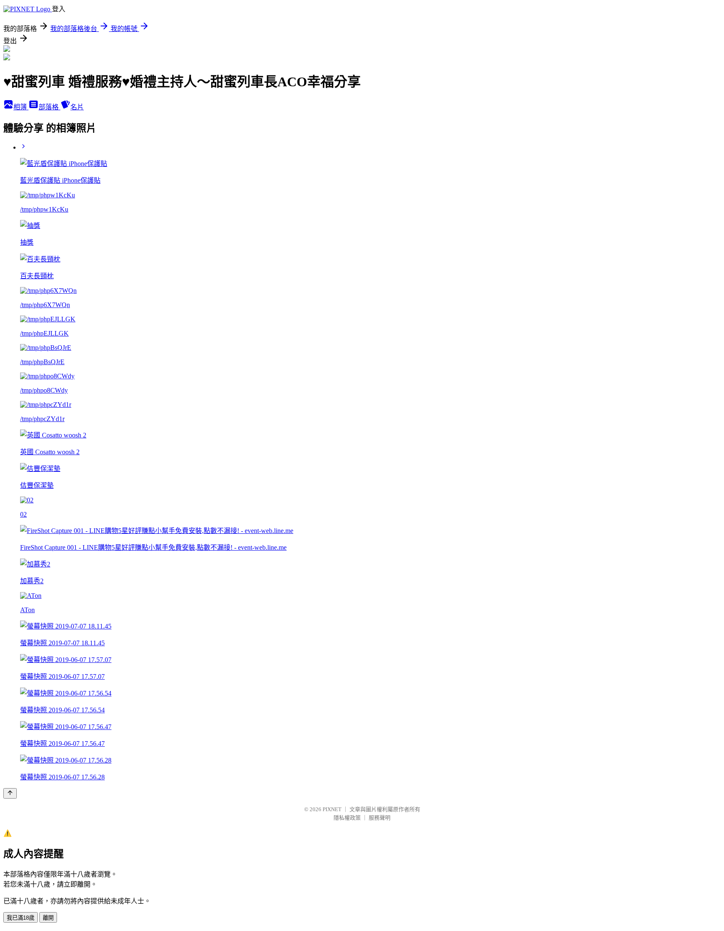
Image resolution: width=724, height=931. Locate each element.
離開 (48, 918)
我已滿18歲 (20, 918)
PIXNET (332, 809)
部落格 (49, 107)
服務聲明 (379, 818)
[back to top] (10, 793)
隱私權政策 (347, 818)
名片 (77, 107)
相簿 (20, 107)
